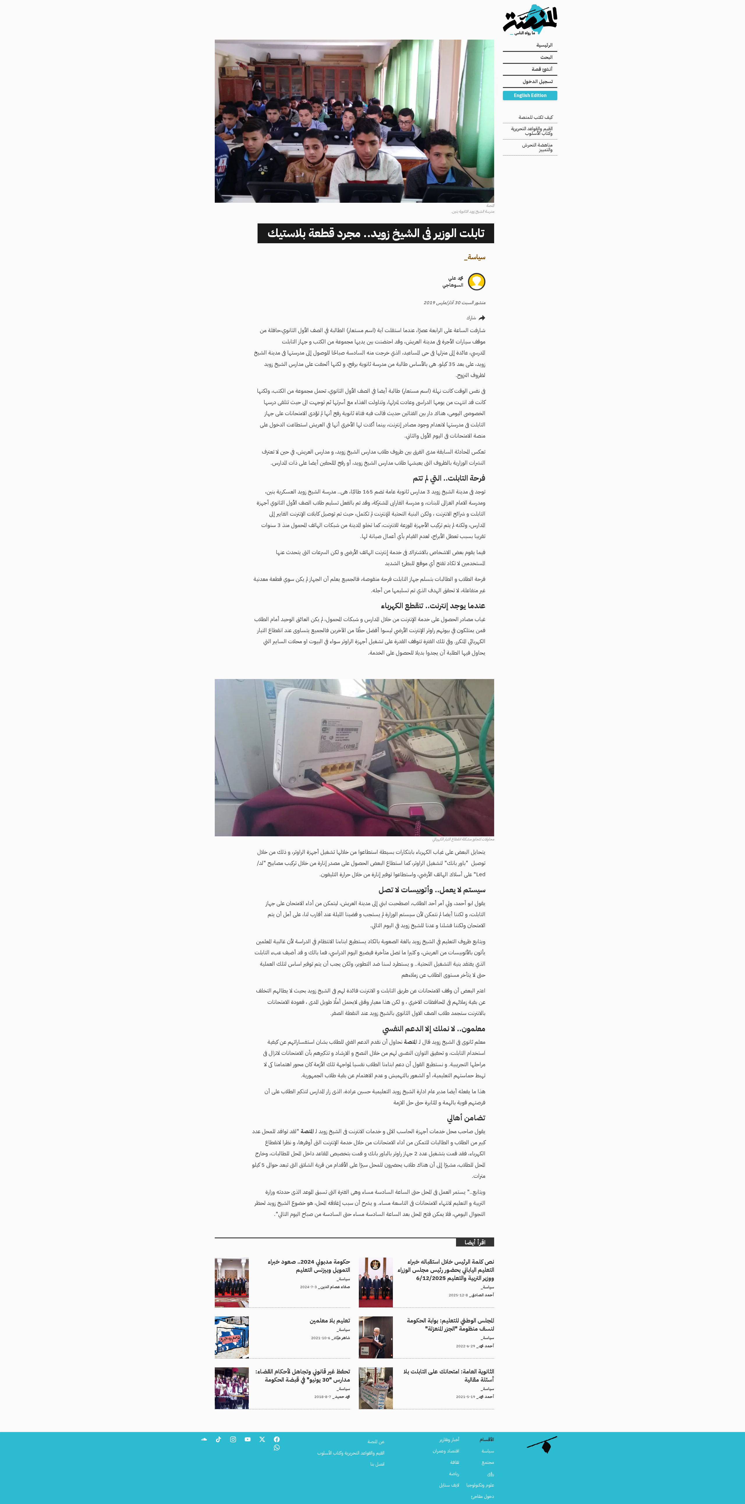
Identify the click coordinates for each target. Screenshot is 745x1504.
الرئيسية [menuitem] (544, 45)
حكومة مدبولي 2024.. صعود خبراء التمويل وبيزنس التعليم (299, 1261)
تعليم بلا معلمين (336, 1319)
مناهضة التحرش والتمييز (537, 147)
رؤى (490, 1473)
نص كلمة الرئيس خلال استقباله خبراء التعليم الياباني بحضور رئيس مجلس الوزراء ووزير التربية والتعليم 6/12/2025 (430, 1265)
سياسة (476, 257)
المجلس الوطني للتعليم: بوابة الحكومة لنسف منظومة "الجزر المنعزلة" (435, 1319)
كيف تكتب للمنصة (536, 117)
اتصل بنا (377, 1464)
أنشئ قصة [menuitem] (542, 69)
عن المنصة (376, 1441)
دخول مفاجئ (482, 1496)
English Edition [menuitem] (530, 95)
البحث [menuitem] (546, 57)
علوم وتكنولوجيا (480, 1485)
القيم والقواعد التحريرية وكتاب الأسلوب (532, 131)
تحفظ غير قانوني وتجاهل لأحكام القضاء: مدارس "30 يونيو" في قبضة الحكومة (283, 1370)
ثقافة (454, 1462)
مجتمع (488, 1462)
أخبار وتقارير (449, 1439)
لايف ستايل (449, 1485)
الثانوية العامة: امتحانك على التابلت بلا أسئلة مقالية (450, 1370)
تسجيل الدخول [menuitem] (538, 81)
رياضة (454, 1473)
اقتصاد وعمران (446, 1450)
